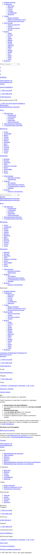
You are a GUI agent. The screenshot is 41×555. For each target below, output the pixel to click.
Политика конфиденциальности (10, 549)
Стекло (6, 151)
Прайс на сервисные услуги (17, 19)
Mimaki (10, 40)
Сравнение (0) (5, 353)
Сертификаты (12, 12)
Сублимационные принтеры (13, 125)
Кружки (6, 161)
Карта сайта (4, 543)
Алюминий (7, 133)
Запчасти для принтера (15, 191)
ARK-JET (11, 45)
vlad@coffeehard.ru (8, 424)
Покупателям (8, 23)
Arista (9, 59)
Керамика (7, 142)
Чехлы (6, 173)
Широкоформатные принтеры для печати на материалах (22, 462)
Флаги (6, 167)
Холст (6, 171)
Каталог (2, 197)
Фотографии (8, 169)
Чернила (6, 181)
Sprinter (10, 50)
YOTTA (10, 35)
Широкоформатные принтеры (10, 107)
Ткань (6, 152)
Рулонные (11, 118)
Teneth (10, 38)
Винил (6, 135)
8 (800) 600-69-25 (5, 97)
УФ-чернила (12, 183)
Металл (6, 145)
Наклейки (7, 162)
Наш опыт (11, 6)
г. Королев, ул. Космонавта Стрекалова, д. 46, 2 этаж (17, 385)
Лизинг (10, 30)
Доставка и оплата (14, 28)
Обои (5, 164)
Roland (10, 42)
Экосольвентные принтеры (13, 123)
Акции (10, 26)
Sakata (10, 55)
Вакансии (11, 14)
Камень (6, 139)
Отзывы (10, 11)
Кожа (5, 144)
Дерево (6, 137)
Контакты (7, 61)
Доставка (7, 499)
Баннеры (7, 159)
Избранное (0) (14, 353)
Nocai (9, 37)
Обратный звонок (6, 354)
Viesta (9, 57)
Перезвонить (4, 105)
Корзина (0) (23, 353)
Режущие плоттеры (14, 178)
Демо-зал (7, 495)
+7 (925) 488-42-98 (6, 94)
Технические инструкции (16, 21)
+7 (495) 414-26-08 (6, 90)
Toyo (9, 54)
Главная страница (9, 2)
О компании (8, 4)
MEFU (10, 47)
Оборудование (8, 176)
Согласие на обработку (7, 546)
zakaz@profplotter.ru (6, 87)
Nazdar (10, 52)
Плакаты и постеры (10, 166)
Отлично (3, 440)
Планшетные (12, 115)
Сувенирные (12, 117)
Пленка (6, 149)
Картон (6, 140)
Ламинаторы (12, 179)
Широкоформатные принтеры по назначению (19, 464)
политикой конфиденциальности (22, 437)
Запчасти (7, 190)
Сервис (6, 16)
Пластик (6, 147)
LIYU (9, 49)
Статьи (10, 9)
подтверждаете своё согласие (17, 435)
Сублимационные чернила (16, 186)
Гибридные (11, 120)
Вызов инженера (13, 18)
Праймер (10, 188)
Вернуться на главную (7, 430)
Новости (10, 7)
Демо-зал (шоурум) (14, 24)
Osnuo (10, 33)
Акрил (6, 132)
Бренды (6, 31)
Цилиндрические (13, 122)
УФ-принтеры (8, 113)
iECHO (10, 43)
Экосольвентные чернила (16, 184)
